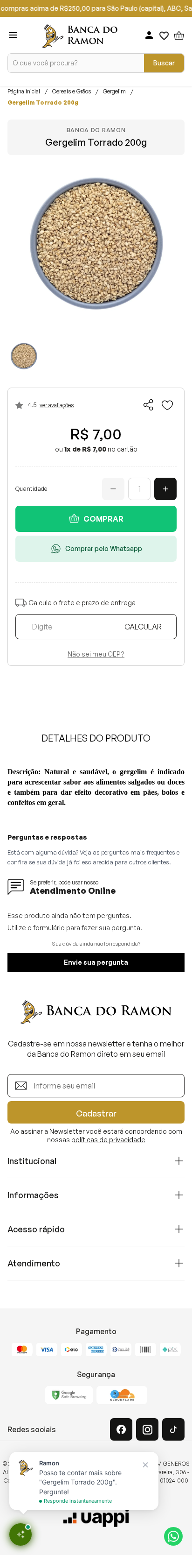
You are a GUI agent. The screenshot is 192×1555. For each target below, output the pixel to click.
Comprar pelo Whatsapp (103, 548)
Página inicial (23, 91)
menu (13, 35)
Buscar (164, 63)
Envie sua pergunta (96, 962)
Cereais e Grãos (71, 91)
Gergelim (114, 91)
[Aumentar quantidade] (165, 489)
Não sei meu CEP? (96, 654)
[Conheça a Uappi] (96, 1517)
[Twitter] (173, 1429)
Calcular (143, 626)
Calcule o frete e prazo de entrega (82, 603)
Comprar (103, 518)
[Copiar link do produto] (148, 405)
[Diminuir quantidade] (113, 489)
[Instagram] (147, 1429)
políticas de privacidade (108, 1140)
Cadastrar (96, 1113)
